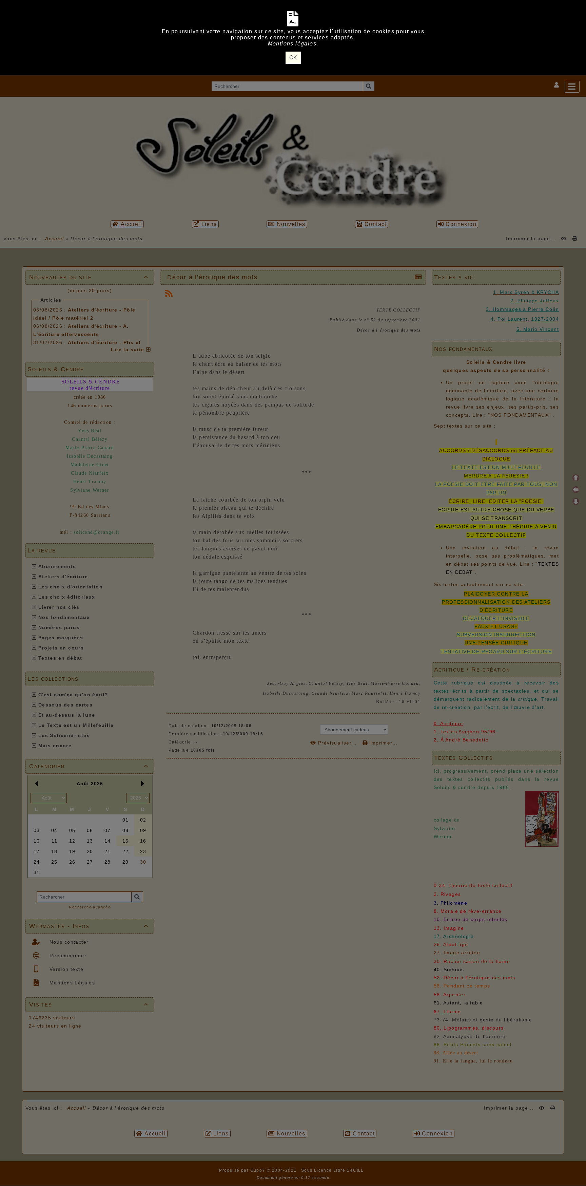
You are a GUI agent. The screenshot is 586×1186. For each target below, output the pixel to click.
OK (293, 57)
